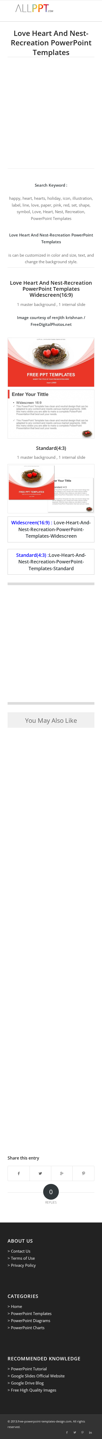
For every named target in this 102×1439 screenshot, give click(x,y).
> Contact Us (19, 1251)
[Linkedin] (90, 1432)
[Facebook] (67, 1432)
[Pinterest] (83, 1432)
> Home (15, 1306)
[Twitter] (75, 1432)
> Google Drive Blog (26, 1383)
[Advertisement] (51, 111)
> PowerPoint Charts (26, 1327)
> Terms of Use (21, 1258)
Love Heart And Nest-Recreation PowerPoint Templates (51, 42)
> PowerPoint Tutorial (27, 1368)
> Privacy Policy (22, 1265)
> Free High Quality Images (32, 1390)
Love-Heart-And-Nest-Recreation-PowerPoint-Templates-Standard (52, 562)
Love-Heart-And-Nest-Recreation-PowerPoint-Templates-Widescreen (54, 529)
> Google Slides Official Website (36, 1375)
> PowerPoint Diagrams (29, 1320)
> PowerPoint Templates (30, 1313)
